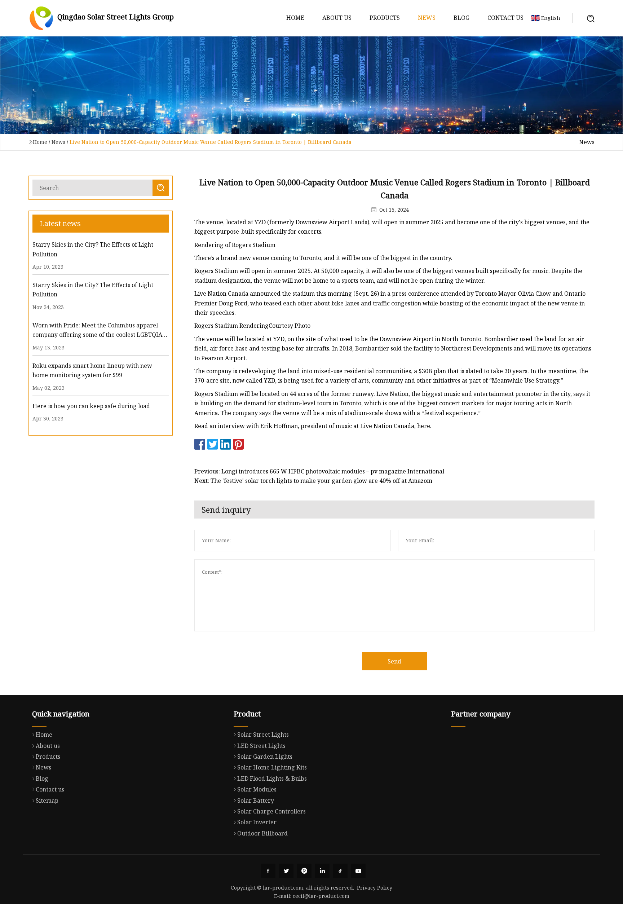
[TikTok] (340, 871)
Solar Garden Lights (264, 756)
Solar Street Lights (263, 734)
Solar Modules (257, 789)
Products (385, 18)
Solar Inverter (257, 822)
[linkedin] (322, 871)
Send (394, 661)
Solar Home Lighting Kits (272, 767)
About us (337, 18)
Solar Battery (255, 800)
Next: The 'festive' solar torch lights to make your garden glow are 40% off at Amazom (313, 481)
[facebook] (268, 871)
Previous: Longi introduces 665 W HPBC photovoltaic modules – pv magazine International (319, 471)
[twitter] (286, 871)
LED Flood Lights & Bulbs (272, 778)
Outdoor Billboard (262, 833)
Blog (461, 18)
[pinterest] (304, 871)
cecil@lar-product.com (321, 895)
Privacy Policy (374, 887)
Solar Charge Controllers (271, 811)
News (427, 18)
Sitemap (47, 800)
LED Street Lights (261, 746)
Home (295, 18)
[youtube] (358, 871)
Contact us (505, 18)
